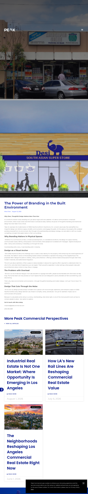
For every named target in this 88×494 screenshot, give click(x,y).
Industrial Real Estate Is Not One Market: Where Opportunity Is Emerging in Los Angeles (23, 374)
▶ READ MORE (11, 394)
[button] (82, 29)
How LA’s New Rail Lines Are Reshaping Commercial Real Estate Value (61, 374)
